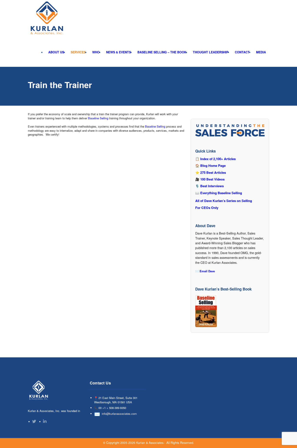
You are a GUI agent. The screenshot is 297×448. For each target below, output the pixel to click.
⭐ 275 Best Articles (210, 172)
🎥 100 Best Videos (210, 179)
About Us (56, 52)
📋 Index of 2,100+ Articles (215, 159)
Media (261, 52)
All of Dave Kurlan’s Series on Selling (223, 201)
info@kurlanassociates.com (119, 414)
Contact (242, 52)
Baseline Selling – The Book (161, 52)
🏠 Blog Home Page (210, 165)
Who (96, 52)
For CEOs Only (206, 207)
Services (78, 52)
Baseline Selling (98, 118)
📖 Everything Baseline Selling (218, 193)
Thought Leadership (210, 52)
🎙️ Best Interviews (209, 186)
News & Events (118, 52)
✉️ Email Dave (205, 271)
